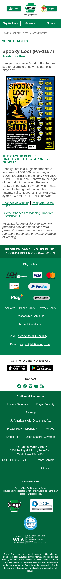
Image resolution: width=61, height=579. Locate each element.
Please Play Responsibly (22, 428)
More (50, 23)
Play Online (9, 23)
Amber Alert (13, 436)
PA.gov (49, 428)
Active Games (39, 33)
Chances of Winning (16, 203)
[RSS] (42, 386)
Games (29, 23)
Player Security (45, 404)
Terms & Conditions (30, 324)
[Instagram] (25, 386)
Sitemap (31, 412)
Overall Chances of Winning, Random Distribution (27, 215)
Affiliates (10, 308)
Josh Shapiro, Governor (40, 436)
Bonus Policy (27, 308)
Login (49, 9)
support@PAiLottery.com (35, 344)
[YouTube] (36, 386)
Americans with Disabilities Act (32, 420)
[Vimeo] (30, 386)
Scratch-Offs (20, 33)
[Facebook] (19, 386)
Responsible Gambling (30, 316)
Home (6, 33)
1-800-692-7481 (19, 460)
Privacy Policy (47, 308)
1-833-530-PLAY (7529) (32, 336)
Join (15, 8)
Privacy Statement (18, 404)
